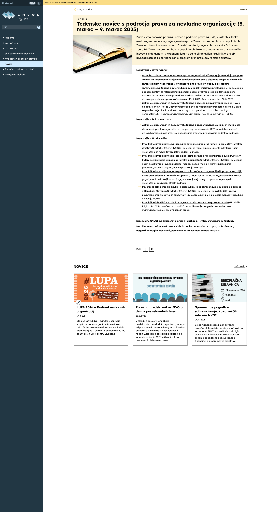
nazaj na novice (84, 9)
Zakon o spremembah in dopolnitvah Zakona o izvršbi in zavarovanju (182, 102)
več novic (239, 266)
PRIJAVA (215, 230)
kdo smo (9, 37)
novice (8, 64)
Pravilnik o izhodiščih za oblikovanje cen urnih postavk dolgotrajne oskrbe (185, 202)
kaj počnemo (12, 43)
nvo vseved (11, 48)
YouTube (228, 220)
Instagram (214, 220)
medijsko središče (15, 74)
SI (31, 3)
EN (39, 3)
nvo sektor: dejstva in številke (21, 58)
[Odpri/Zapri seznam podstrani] (3, 37)
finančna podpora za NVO (19, 69)
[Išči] (38, 27)
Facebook (191, 220)
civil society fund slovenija (19, 53)
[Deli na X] (151, 249)
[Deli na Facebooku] (145, 249)
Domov (48, 2)
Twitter (202, 220)
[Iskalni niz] (21, 27)
